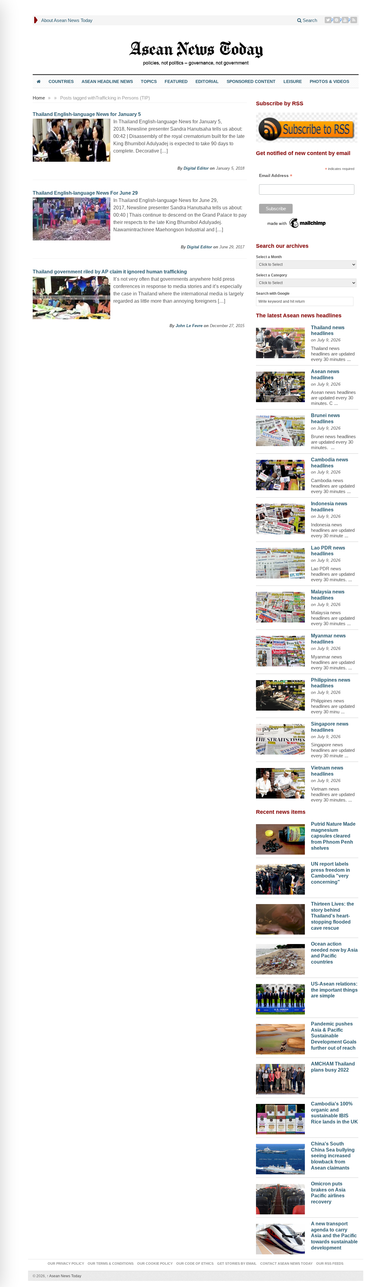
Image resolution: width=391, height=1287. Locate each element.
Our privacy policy (66, 1263)
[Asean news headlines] (280, 385)
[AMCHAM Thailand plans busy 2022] (280, 1077)
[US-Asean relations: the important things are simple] (280, 998)
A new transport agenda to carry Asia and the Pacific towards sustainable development (334, 1235)
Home (39, 97)
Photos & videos (329, 81)
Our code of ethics (195, 1263)
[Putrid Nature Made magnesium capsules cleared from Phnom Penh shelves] (280, 838)
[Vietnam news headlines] (280, 782)
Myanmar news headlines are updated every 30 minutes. (333, 662)
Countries (61, 81)
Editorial (207, 81)
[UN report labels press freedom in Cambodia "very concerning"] (280, 878)
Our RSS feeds (329, 1263)
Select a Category (271, 275)
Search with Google (273, 293)
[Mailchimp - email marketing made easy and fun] (297, 222)
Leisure (292, 81)
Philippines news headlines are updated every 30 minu (333, 706)
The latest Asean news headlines (299, 315)
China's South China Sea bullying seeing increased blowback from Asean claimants (333, 1155)
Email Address (275, 175)
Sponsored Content (251, 81)
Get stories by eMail (237, 1263)
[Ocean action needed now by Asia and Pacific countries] (280, 958)
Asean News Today (64, 1276)
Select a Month (269, 257)
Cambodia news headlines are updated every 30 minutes (333, 486)
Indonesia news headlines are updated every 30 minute (333, 530)
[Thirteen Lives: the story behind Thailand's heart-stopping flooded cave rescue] (280, 918)
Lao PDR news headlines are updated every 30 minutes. (333, 574)
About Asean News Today (67, 20)
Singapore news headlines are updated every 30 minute (333, 750)
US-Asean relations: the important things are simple (334, 990)
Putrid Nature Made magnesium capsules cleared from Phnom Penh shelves (333, 836)
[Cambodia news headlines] (280, 473)
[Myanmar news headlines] (280, 649)
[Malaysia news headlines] (280, 605)
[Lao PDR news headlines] (280, 562)
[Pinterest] (337, 19)
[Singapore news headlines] (280, 738)
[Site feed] (354, 19)
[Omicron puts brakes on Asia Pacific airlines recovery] (280, 1197)
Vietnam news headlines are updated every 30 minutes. (333, 794)
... (349, 359)
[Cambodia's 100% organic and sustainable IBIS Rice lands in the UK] (280, 1117)
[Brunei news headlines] (280, 429)
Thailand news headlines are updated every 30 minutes (333, 354)
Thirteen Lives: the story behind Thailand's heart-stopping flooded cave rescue (332, 916)
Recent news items (280, 812)
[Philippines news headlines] (280, 694)
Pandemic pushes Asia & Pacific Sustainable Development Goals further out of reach (333, 1036)
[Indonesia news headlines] (280, 517)
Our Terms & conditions (110, 1263)
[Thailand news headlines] (280, 341)
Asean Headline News (107, 81)
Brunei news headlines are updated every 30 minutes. (333, 442)
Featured (176, 81)
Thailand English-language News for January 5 (87, 114)
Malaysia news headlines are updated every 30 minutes (333, 618)
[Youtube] (346, 19)
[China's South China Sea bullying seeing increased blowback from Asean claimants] (280, 1157)
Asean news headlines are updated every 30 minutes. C (333, 398)
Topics (149, 81)
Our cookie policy (155, 1263)
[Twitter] (328, 19)
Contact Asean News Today (286, 1263)
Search (309, 20)
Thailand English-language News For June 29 (85, 193)
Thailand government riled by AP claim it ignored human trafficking (110, 271)
